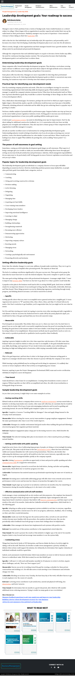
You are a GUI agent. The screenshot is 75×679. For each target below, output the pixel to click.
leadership (31, 36)
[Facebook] (51, 667)
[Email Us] (58, 667)
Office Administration (53, 6)
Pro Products (71, 6)
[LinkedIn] (54, 667)
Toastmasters (18, 460)
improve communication (49, 500)
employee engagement (48, 402)
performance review (44, 450)
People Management (28, 6)
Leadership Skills (22, 11)
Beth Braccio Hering (14, 20)
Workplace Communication (40, 6)
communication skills (9, 463)
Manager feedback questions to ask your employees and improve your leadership (31, 597)
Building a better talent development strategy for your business (25, 600)
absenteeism (6, 584)
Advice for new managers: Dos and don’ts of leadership (22, 602)
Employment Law (18, 6)
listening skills (17, 281)
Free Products (63, 6)
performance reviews (19, 120)
